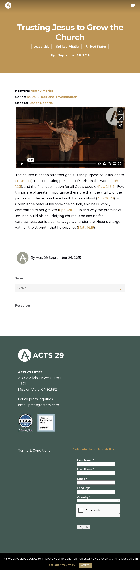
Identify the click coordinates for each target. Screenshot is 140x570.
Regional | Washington (59, 97)
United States (96, 47)
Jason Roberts (41, 103)
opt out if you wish (62, 565)
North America (42, 91)
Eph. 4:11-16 (67, 210)
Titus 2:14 (23, 181)
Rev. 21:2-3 (106, 187)
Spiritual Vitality (68, 47)
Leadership (41, 47)
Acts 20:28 (105, 198)
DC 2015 (33, 97)
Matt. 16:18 (86, 228)
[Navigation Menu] (133, 5)
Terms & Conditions (34, 451)
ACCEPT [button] (85, 565)
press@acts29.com (43, 405)
